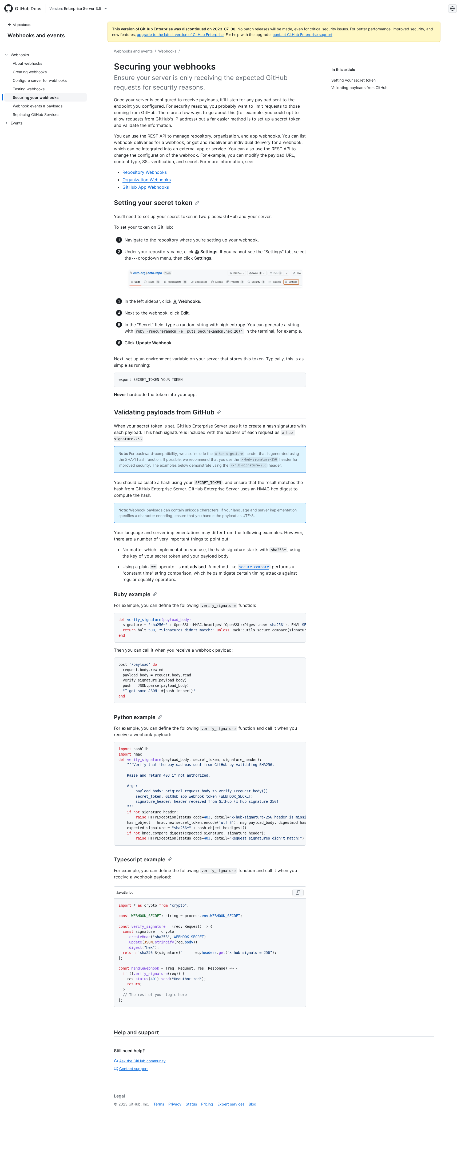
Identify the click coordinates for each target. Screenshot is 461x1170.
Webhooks (167, 51)
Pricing (207, 1104)
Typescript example (139, 859)
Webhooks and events (36, 35)
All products (21, 25)
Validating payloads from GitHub (164, 412)
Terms (158, 1104)
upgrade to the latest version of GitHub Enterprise (180, 34)
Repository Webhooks (144, 172)
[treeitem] (45, 84)
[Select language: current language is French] (452, 8)
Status (191, 1104)
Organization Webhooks (146, 179)
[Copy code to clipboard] (298, 892)
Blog (252, 1104)
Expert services (230, 1104)
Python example (135, 717)
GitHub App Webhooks (145, 187)
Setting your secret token (153, 203)
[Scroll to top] (449, 1158)
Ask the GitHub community (142, 1061)
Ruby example (132, 594)
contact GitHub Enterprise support (302, 34)
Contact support (133, 1068)
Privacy (174, 1104)
